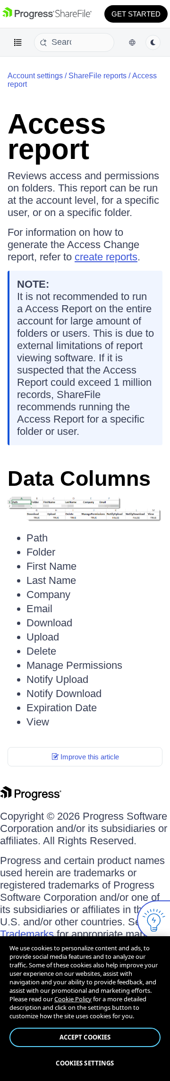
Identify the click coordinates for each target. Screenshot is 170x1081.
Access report (57, 136)
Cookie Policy (73, 999)
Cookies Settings (85, 1063)
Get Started (136, 14)
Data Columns (79, 478)
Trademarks (27, 934)
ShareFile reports (97, 76)
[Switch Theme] (153, 42)
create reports (106, 257)
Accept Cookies (85, 1037)
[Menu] (17, 42)
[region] (85, 1008)
